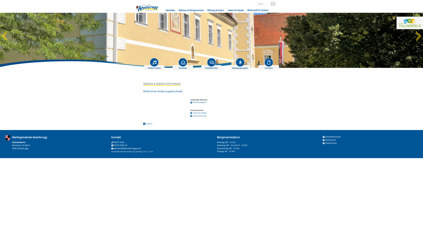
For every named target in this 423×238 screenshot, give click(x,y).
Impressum (330, 140)
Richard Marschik (199, 116)
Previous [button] (4, 34)
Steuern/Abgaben (199, 102)
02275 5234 (118, 142)
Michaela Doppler (200, 113)
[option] (211, 40)
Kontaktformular (333, 136)
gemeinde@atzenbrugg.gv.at (127, 148)
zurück (149, 124)
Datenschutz (331, 143)
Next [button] (418, 34)
